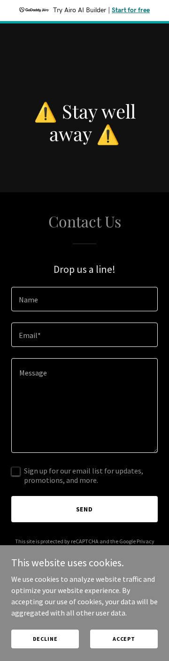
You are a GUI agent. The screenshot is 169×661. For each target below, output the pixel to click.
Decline (45, 638)
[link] (84, 40)
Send (84, 509)
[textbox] (84, 299)
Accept (124, 638)
